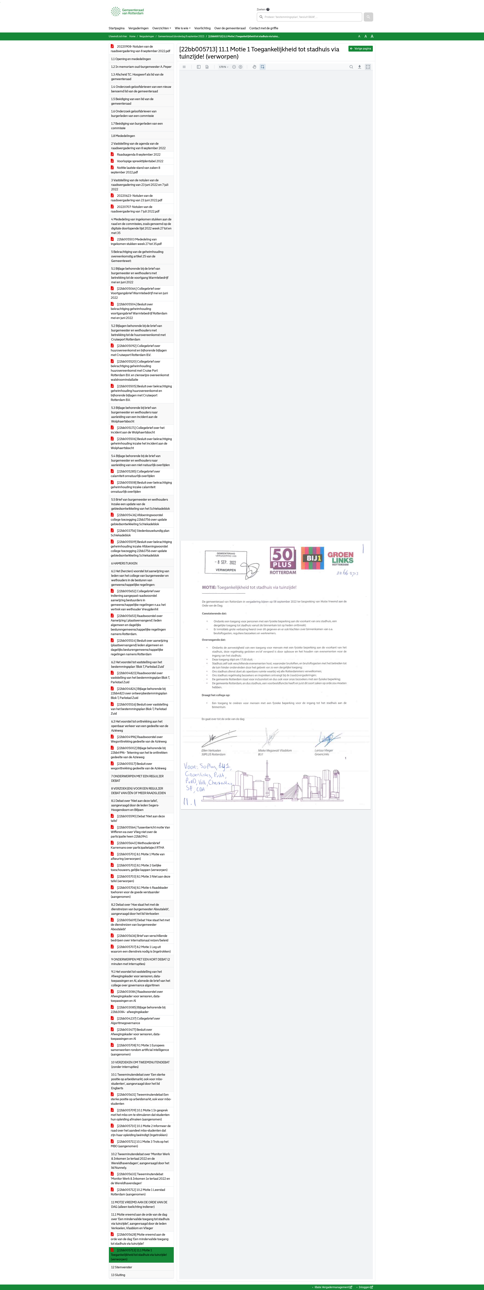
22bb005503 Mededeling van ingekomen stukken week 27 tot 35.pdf (136, 241)
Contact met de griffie (263, 28)
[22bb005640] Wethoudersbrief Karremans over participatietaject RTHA (137, 845)
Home (132, 36)
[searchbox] (309, 17)
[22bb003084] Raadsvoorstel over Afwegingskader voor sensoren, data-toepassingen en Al (137, 996)
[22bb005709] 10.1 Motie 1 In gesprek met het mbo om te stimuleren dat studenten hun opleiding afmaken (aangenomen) (140, 1115)
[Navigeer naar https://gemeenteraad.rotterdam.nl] (127, 14)
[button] (368, 17)
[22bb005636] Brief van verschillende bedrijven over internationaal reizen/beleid (139, 938)
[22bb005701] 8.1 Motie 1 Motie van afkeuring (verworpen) (138, 856)
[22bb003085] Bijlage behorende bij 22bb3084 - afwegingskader (138, 1010)
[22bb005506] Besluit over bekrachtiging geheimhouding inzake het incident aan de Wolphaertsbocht (141, 443)
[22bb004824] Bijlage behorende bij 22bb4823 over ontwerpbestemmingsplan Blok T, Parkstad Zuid (139, 693)
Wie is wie (181, 28)
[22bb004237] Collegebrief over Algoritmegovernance (135, 1021)
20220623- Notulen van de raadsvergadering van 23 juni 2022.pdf (136, 198)
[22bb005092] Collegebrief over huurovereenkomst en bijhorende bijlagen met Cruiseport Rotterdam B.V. (139, 350)
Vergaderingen (138, 28)
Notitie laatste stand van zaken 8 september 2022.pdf (135, 170)
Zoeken (261, 9)
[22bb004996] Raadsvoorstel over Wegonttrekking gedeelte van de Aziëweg (139, 739)
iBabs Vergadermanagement (332, 1287)
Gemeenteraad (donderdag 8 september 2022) (181, 36)
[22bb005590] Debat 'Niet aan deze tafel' (138, 818)
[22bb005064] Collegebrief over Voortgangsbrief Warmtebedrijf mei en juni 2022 (139, 293)
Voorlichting (202, 28)
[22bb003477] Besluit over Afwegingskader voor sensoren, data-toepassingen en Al (135, 1034)
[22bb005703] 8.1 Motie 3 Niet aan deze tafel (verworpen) (140, 879)
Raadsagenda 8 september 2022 (138, 154)
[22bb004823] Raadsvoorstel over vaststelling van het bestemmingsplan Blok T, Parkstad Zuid (140, 678)
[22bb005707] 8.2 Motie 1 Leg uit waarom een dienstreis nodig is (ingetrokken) (141, 949)
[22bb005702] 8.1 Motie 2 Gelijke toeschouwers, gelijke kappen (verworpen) (139, 868)
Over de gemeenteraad (230, 28)
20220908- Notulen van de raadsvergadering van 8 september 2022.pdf (140, 49)
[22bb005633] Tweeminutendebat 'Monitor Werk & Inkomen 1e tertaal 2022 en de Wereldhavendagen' (140, 1179)
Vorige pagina (362, 48)
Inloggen (364, 1287)
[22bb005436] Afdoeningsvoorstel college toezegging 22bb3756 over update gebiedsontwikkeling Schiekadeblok (139, 519)
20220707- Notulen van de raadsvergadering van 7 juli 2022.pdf (135, 209)
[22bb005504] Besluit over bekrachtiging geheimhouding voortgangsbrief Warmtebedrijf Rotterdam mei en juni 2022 (139, 311)
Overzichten (160, 28)
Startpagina (117, 28)
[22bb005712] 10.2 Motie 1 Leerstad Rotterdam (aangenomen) (138, 1192)
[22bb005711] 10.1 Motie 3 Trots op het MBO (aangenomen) (139, 1144)
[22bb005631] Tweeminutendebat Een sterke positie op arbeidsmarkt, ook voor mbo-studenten (141, 1099)
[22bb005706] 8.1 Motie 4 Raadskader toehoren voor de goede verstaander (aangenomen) (139, 892)
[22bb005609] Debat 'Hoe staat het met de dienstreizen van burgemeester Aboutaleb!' (140, 925)
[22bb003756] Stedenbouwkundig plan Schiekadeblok (140, 533)
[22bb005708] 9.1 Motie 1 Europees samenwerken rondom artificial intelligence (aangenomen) (140, 1050)
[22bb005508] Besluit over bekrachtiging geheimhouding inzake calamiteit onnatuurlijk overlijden (141, 487)
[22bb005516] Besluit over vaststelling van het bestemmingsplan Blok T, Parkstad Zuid (139, 709)
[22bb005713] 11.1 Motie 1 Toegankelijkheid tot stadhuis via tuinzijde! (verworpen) (139, 1255)
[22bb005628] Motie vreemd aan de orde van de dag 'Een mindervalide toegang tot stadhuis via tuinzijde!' (139, 1239)
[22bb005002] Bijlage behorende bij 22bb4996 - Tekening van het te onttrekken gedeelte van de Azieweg (139, 753)
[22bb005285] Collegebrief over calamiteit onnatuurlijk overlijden (135, 474)
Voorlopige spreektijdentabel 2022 (139, 161)
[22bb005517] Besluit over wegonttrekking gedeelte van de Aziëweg (138, 766)
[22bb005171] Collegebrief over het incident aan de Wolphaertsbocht (137, 430)
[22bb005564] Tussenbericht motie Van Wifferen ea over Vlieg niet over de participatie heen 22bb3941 (140, 832)
